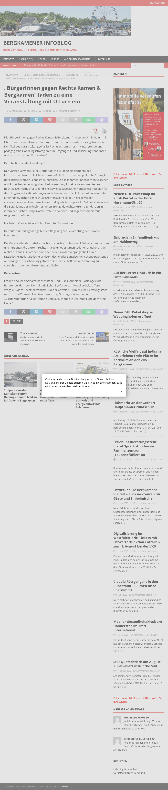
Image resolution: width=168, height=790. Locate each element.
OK (121, 391)
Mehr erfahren (81, 386)
